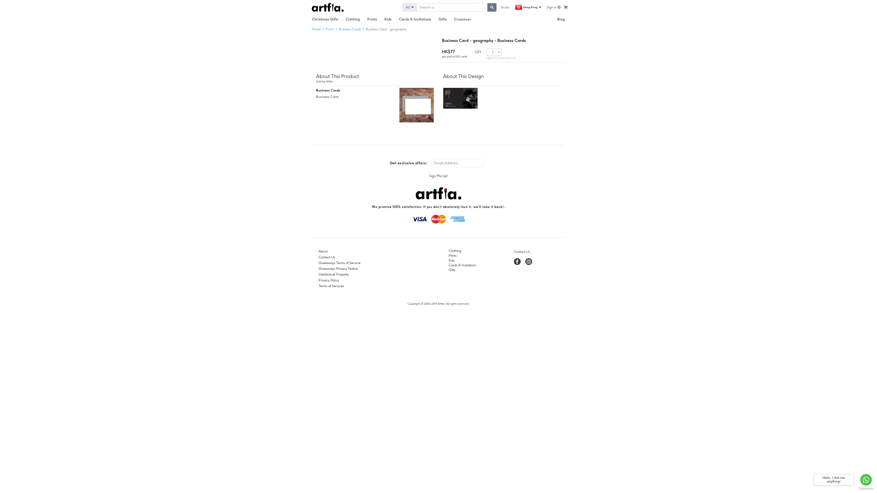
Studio (505, 7)
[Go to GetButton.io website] (866, 488)
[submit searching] (492, 7)
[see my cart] (566, 7)
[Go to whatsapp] (866, 479)
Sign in (552, 7)
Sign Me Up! (438, 176)
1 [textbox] (492, 52)
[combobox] (494, 52)
